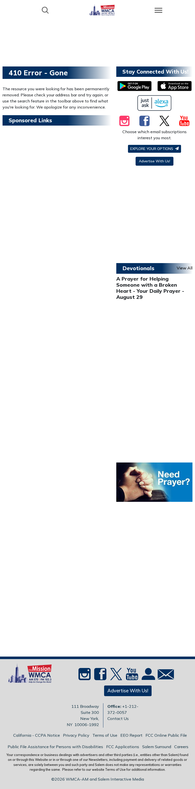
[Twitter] (164, 121)
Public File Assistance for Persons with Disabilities (55, 746)
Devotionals (138, 268)
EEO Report (131, 735)
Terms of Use (104, 735)
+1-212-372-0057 (122, 709)
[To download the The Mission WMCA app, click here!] (134, 86)
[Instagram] (124, 121)
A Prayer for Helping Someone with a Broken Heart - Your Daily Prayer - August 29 (150, 288)
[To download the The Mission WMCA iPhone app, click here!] (174, 86)
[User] (148, 677)
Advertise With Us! (154, 161)
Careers (181, 746)
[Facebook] (144, 121)
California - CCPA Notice (36, 735)
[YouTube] (184, 121)
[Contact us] (164, 675)
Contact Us (118, 718)
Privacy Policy (76, 735)
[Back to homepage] (102, 9)
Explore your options (152, 148)
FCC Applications (122, 746)
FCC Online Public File (166, 735)
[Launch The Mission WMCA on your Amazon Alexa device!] (154, 103)
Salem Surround (156, 746)
